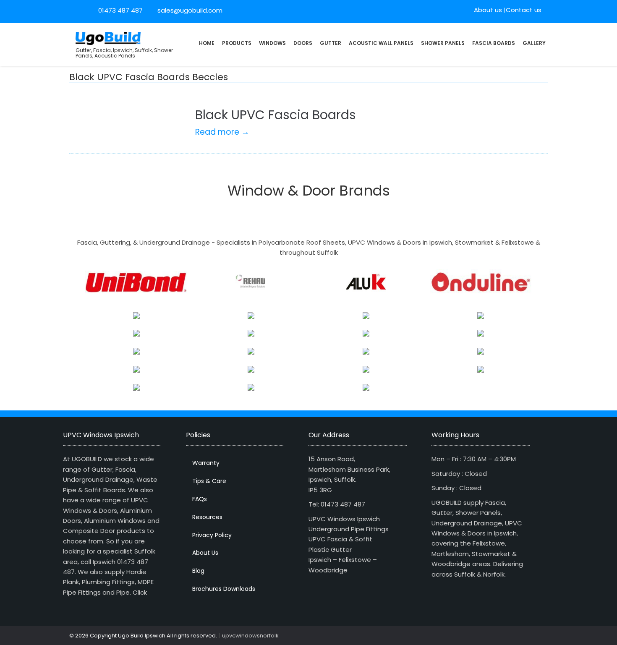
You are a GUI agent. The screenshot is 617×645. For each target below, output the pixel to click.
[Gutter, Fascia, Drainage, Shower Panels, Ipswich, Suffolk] (108, 38)
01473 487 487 (120, 10)
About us (488, 9)
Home (206, 43)
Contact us (523, 9)
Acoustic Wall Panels (381, 43)
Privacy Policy (212, 535)
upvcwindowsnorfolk (250, 636)
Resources (207, 517)
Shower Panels (443, 43)
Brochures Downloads (223, 589)
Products (236, 43)
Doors (302, 43)
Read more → (222, 132)
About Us (205, 552)
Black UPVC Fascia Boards (275, 115)
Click (140, 592)
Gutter (330, 43)
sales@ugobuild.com (189, 10)
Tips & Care (209, 481)
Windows (272, 43)
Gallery (534, 43)
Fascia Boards (493, 43)
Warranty (206, 463)
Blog (198, 571)
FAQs (199, 499)
